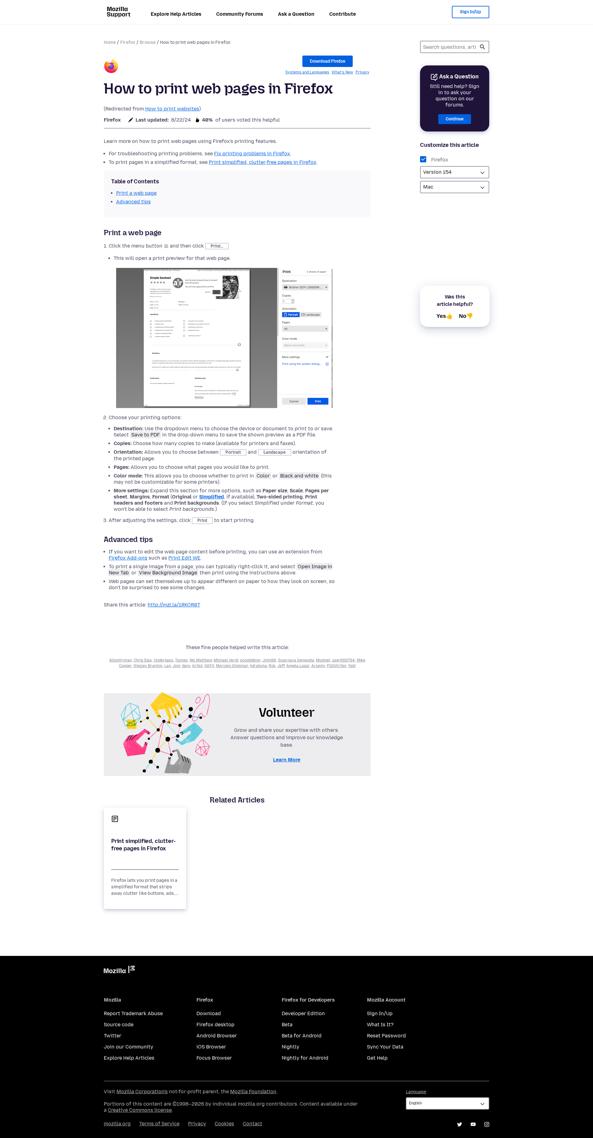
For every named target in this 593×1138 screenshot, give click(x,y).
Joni (176, 666)
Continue (455, 119)
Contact (252, 1124)
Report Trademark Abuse (133, 1013)
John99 (269, 660)
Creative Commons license (140, 1110)
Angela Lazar (297, 666)
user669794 (343, 660)
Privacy (362, 72)
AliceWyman (120, 660)
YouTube (473, 1124)
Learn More (286, 760)
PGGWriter (337, 666)
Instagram (486, 1124)
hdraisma (258, 666)
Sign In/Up (470, 12)
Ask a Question (296, 14)
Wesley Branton (147, 666)
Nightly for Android (305, 1058)
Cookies (224, 1124)
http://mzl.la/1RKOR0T (174, 605)
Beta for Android (302, 1036)
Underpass (163, 660)
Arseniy (318, 666)
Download (208, 1013)
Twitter (112, 1036)
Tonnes (181, 660)
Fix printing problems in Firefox (252, 153)
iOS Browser (211, 1047)
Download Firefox (327, 61)
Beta (287, 1025)
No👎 (466, 316)
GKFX (209, 666)
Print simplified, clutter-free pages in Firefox (262, 162)
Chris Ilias (143, 660)
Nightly (290, 1047)
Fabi (351, 666)
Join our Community (128, 1047)
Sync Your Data (385, 1047)
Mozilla (119, 971)
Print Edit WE (184, 558)
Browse (148, 42)
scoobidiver (250, 660)
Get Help (377, 1058)
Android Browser (216, 1036)
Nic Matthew (201, 660)
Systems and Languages (307, 72)
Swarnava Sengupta (296, 660)
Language (416, 1091)
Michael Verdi (226, 660)
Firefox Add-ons (128, 558)
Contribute (342, 14)
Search (482, 47)
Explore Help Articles (176, 14)
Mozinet (323, 660)
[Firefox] (111, 67)
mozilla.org (117, 1124)
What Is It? (380, 1025)
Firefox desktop (215, 1025)
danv (186, 666)
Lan (167, 666)
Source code (118, 1025)
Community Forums (239, 14)
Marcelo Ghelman (232, 666)
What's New (342, 72)
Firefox (127, 42)
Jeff (280, 666)
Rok (272, 666)
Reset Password (386, 1036)
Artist (197, 666)
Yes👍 (444, 316)
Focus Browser (214, 1058)
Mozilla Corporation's (142, 1091)
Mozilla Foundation (253, 1091)
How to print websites (172, 109)
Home (110, 42)
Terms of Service (159, 1124)
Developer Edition (303, 1013)
